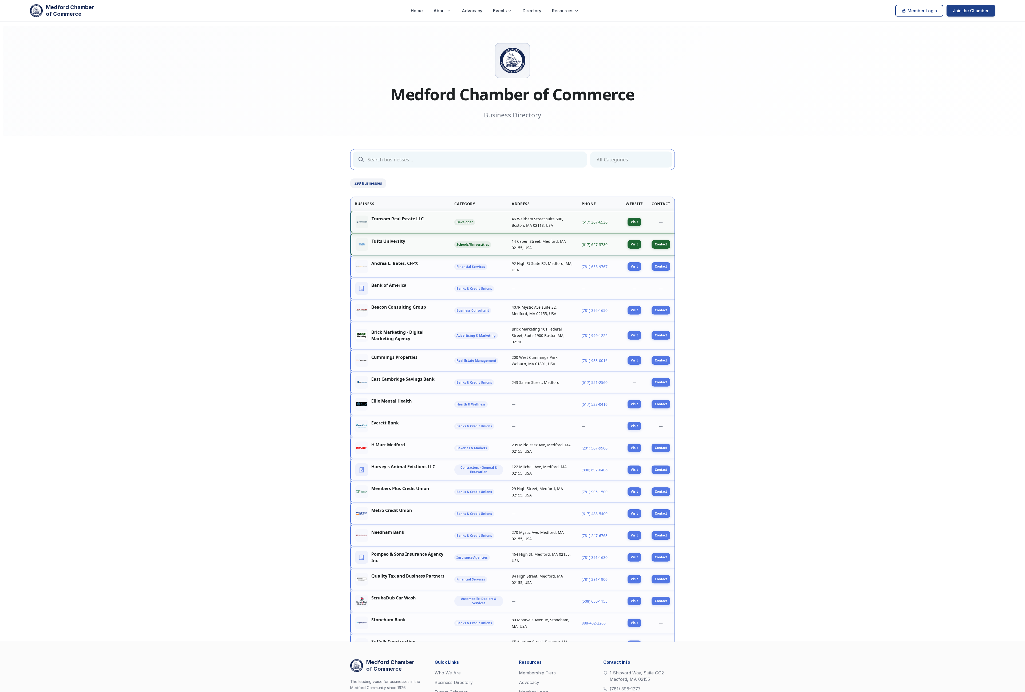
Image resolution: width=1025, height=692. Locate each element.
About (439, 10)
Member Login (922, 10)
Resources (562, 10)
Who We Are (448, 672)
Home (417, 10)
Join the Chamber (971, 10)
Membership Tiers (537, 672)
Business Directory (454, 682)
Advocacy (472, 10)
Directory (532, 10)
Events (500, 10)
